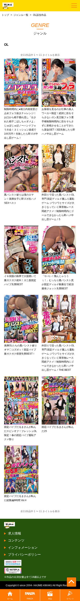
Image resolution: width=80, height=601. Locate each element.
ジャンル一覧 (21, 15)
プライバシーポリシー (24, 554)
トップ (5, 15)
